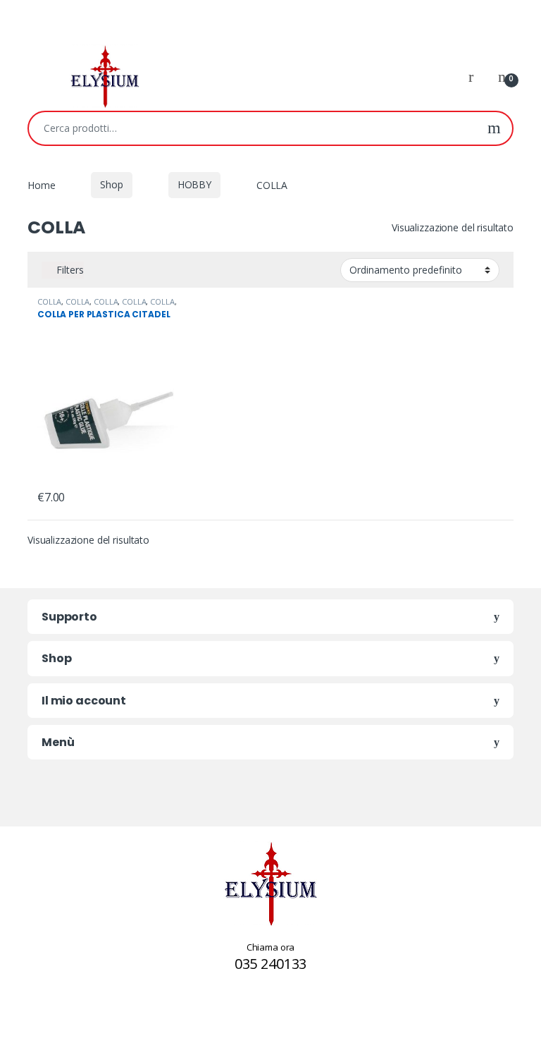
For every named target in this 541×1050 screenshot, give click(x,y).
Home (41, 184)
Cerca (494, 128)
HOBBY (194, 184)
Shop (111, 184)
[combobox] (252, 128)
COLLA (49, 301)
